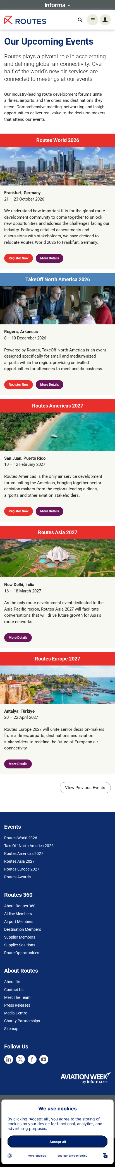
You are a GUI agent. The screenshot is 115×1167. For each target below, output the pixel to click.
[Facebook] (32, 1059)
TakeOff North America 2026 (57, 279)
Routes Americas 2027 (57, 406)
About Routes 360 (19, 906)
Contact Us (13, 989)
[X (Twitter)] (20, 1059)
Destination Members (22, 929)
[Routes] (25, 20)
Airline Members (18, 914)
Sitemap (11, 1028)
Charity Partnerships (22, 1021)
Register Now (18, 258)
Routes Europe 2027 (57, 659)
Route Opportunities (21, 953)
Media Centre (15, 1013)
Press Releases (17, 1005)
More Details (49, 258)
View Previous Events (85, 787)
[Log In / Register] (105, 19)
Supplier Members (19, 937)
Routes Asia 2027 (57, 532)
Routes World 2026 (57, 140)
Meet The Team (17, 997)
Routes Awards (17, 877)
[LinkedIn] (8, 1059)
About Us (12, 982)
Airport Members (18, 921)
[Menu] (92, 19)
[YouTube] (43, 1059)
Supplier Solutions (19, 945)
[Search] (80, 19)
